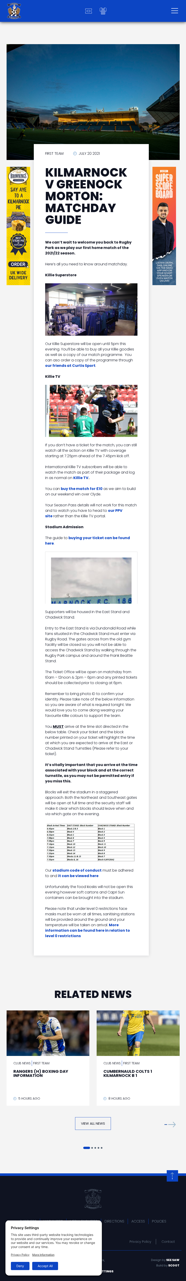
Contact (168, 1241)
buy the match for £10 (82, 488)
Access (138, 1221)
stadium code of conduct (77, 870)
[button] (170, 1124)
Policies (159, 1221)
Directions (114, 1221)
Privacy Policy (140, 1241)
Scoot (173, 1265)
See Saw (172, 1260)
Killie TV (80, 477)
